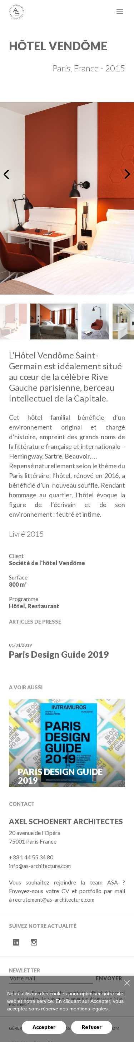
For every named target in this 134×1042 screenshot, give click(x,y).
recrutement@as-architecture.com (53, 899)
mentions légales (88, 1009)
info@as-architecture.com (40, 866)
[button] (8, 174)
